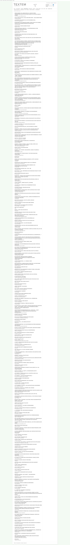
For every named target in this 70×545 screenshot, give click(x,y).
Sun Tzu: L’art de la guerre (20, 138)
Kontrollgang (17, 92)
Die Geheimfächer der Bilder (19, 358)
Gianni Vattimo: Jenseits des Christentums (23, 439)
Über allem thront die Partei (19, 249)
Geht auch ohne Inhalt (19, 207)
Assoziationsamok (17, 445)
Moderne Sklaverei (18, 265)
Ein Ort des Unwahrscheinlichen (20, 122)
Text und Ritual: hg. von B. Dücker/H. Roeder (24, 349)
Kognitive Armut (17, 26)
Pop (25, 9)
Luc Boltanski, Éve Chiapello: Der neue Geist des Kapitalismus (27, 441)
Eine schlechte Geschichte (19, 386)
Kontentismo (17, 106)
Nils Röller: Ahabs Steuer (20, 319)
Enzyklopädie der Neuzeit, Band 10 (22, 173)
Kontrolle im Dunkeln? (18, 333)
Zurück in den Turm (18, 195)
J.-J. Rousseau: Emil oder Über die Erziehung (24, 410)
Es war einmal (17, 174)
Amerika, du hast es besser (19, 447)
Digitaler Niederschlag (18, 55)
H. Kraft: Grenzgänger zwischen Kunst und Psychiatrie (26, 342)
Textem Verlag (4, 0)
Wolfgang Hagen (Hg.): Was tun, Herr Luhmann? (24, 200)
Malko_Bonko (17, 105)
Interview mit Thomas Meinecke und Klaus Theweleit (25, 162)
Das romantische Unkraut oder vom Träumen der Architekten (28, 82)
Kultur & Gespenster (9, 0)
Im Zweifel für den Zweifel (19, 83)
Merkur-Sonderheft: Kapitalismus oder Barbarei (25, 449)
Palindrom (16, 460)
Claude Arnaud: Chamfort (20, 291)
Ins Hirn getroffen (17, 488)
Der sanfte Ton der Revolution (19, 61)
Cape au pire (17, 116)
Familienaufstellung (18, 18)
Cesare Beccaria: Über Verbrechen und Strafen (25, 527)
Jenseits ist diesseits (18, 440)
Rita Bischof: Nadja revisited (21, 89)
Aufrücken (16, 347)
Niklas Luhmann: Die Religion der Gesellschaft (24, 520)
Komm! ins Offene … (18, 142)
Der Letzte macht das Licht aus (19, 328)
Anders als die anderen (18, 465)
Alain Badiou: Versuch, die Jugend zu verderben (25, 60)
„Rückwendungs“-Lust (18, 96)
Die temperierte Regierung (19, 481)
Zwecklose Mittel (17, 495)
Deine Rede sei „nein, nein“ (19, 335)
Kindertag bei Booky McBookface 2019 (22, 46)
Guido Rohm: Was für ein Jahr (21, 31)
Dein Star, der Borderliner (19, 315)
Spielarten (16, 534)
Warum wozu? (17, 282)
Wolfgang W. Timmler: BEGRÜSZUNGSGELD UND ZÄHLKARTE (26, 51)
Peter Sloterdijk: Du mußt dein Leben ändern (24, 202)
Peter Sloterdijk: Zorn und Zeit (21, 300)
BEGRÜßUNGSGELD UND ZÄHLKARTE (21, 52)
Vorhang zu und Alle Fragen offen (20, 503)
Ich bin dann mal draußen (20, 276)
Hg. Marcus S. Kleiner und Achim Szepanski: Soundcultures (27, 457)
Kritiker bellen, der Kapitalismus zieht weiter (21, 442)
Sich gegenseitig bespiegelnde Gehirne (21, 216)
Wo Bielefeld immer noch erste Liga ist (21, 109)
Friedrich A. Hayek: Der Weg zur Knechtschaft (24, 476)
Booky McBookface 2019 (20, 48)
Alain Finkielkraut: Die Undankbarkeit (22, 499)
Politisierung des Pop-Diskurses (20, 163)
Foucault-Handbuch (19, 232)
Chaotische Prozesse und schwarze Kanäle (21, 340)
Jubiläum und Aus (17, 261)
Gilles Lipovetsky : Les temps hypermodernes (24, 405)
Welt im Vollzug (17, 350)
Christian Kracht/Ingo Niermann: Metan (23, 293)
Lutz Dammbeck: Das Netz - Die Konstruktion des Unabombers (27, 385)
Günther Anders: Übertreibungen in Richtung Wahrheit (26, 462)
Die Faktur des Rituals (18, 284)
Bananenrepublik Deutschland (19, 239)
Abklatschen (17, 322)
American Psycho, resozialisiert (20, 383)
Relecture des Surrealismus (19, 90)
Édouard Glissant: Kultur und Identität (23, 337)
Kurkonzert (16, 127)
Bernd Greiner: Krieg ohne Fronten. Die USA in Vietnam (26, 274)
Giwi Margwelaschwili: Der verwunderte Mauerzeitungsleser (27, 132)
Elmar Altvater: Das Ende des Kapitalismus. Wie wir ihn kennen (27, 327)
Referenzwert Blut (17, 39)
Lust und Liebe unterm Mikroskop (20, 230)
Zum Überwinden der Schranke (19, 345)
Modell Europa (17, 531)
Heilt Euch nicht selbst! (18, 221)
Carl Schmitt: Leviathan (19, 467)
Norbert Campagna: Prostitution (21, 355)
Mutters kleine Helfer (18, 251)
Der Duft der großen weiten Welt (20, 294)
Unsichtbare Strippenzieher (19, 191)
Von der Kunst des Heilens (19, 136)
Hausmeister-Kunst (18, 148)
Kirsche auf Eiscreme (18, 171)
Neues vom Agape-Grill (18, 420)
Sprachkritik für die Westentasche (20, 296)
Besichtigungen (17, 67)
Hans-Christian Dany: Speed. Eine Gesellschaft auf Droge (26, 250)
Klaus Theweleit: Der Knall (20, 487)
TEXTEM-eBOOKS (37, 9)
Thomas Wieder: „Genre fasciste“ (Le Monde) (24, 182)
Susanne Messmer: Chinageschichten (22, 187)
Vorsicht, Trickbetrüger (18, 301)
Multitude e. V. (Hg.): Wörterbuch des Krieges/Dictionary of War (28, 170)
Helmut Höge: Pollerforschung (21, 147)
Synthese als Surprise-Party (19, 338)
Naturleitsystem (17, 411)
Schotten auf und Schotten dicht (20, 388)
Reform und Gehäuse (18, 76)
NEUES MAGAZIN (18, 177)
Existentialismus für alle (18, 408)
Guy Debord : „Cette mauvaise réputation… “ (24, 375)
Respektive (17, 156)
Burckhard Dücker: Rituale (20, 283)
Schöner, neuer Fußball (18, 435)
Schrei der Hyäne (17, 24)
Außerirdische (17, 353)
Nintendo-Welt (17, 287)
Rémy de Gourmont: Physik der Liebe (22, 412)
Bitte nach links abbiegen (18, 403)
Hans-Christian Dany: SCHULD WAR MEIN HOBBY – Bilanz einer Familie (28, 17)
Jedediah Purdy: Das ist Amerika (21, 446)
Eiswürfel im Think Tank (18, 87)
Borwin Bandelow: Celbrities (21, 314)
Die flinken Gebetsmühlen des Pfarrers (21, 537)
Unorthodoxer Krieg (18, 169)
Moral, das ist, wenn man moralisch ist (21, 289)
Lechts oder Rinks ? (18, 516)
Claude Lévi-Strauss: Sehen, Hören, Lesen (23, 241)
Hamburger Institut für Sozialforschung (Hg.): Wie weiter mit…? (28, 234)
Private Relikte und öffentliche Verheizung (21, 317)
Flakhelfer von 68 (17, 73)
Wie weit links (17, 157)
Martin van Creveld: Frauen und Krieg (22, 517)
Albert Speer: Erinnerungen (21, 464)
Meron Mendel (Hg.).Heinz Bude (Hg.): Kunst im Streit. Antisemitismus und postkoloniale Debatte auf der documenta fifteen (28, 14)
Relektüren (16, 235)
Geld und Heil (17, 509)
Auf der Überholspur (18, 299)
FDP (15, 208)
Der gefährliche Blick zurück (19, 500)
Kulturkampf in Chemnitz (18, 365)
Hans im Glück (17, 69)
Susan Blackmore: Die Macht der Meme (23, 459)
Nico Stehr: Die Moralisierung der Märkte (23, 288)
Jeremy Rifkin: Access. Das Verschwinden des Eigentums (26, 496)
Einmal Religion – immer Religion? (20, 205)
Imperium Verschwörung (18, 452)
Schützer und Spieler (18, 470)
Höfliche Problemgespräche (19, 455)
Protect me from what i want (19, 30)
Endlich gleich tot (17, 518)
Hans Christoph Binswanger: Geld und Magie (24, 380)
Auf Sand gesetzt (17, 320)
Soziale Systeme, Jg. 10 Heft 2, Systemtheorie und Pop (26, 370)
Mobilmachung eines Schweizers (20, 512)
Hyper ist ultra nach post (18, 406)
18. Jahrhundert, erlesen (18, 242)
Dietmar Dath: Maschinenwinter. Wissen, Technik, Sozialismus (27, 269)
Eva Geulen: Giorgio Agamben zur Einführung (24, 482)
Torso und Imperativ (18, 203)
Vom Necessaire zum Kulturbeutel (20, 100)
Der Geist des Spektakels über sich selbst (21, 376)
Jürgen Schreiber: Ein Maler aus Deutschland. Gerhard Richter (28, 357)
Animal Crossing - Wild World (21, 286)
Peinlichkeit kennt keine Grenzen (20, 270)
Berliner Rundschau (18, 133)
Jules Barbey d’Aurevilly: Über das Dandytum (24, 303)
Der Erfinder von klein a (18, 413)
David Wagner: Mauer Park (20, 91)
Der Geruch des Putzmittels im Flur (20, 423)
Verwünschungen (17, 227)
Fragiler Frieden (17, 259)
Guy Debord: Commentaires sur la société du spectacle (26, 373)
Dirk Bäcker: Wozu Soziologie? (21, 425)
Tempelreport (17, 198)
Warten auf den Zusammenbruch (20, 374)
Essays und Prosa (32, 9)
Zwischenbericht (17, 483)
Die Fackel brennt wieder (18, 151)
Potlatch (17, 539)
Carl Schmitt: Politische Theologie (22, 469)
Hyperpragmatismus (18, 267)
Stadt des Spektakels (18, 130)
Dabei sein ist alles (18, 497)
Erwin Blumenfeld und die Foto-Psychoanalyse (24, 220)
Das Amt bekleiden (18, 223)
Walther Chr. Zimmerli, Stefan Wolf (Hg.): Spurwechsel (26, 298)
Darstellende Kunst (17, 9)
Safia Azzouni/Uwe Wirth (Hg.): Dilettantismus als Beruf (26, 126)
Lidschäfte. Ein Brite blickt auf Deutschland (21, 113)
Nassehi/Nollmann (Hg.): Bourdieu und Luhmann (24, 387)
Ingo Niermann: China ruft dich (21, 266)
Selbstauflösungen (17, 475)
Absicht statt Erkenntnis (18, 401)
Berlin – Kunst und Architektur (21, 209)
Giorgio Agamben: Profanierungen (22, 378)
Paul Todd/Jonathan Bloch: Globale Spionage (24, 332)
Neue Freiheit (17, 363)
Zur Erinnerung (17, 185)
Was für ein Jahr (17, 32)
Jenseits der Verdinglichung (19, 155)
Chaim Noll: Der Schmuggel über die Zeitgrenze (24, 68)
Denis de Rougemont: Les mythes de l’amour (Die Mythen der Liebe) (28, 505)
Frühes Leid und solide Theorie (19, 429)
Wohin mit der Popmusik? (19, 371)
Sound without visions (18, 458)
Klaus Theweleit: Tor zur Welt (21, 434)
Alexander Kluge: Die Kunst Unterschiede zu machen (26, 444)
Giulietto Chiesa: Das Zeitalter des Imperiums (24, 451)
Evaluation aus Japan (18, 279)
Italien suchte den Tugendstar (19, 528)
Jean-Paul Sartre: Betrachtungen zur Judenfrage (25, 407)
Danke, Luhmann (17, 426)
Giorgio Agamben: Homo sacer (21, 485)
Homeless (16, 472)
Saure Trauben (17, 394)
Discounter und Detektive (19, 272)
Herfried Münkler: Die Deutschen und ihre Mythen (25, 212)
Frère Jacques (17, 183)
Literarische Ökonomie (18, 381)
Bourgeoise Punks (17, 308)
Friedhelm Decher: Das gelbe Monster (23, 360)
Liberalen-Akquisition (18, 477)
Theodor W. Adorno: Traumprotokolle (23, 344)
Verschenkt (16, 210)
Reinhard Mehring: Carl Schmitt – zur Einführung (25, 474)
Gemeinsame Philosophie (19, 523)
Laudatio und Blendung (18, 369)
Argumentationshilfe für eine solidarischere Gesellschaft (23, 44)
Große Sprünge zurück (18, 188)
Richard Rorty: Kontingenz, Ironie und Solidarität (25, 533)
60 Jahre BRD (17, 166)
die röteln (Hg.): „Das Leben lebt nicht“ (23, 321)
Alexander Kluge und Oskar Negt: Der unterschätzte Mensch (27, 522)
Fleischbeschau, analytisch (19, 356)
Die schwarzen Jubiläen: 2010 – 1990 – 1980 (23, 168)
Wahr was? (16, 463)
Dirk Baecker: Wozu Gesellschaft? (22, 281)
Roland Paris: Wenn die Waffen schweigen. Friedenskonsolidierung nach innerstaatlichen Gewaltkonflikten (25, 257)
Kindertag (16, 47)
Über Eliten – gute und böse (19, 490)
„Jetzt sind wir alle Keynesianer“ (20, 145)
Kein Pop (27, 9)
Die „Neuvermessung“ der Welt (19, 245)
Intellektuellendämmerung (19, 63)
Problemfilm (22, 9)
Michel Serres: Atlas (19, 339)
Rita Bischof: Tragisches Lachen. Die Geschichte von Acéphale (27, 118)
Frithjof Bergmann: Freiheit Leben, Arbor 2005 (24, 362)
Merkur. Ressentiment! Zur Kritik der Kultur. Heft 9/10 (26, 393)
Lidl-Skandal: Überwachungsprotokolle (23, 271)
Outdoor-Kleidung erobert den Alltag (20, 277)
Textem (1, 0)
